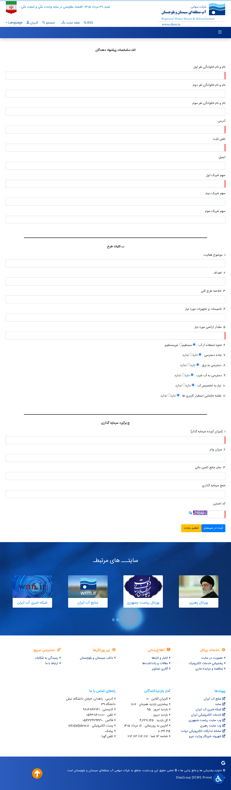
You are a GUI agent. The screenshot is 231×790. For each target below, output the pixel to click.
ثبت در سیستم (213, 528)
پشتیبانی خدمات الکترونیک (206, 663)
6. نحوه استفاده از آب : (210, 345)
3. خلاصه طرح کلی (213, 291)
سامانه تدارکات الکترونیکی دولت (201, 731)
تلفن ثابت (219, 139)
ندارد (185, 355)
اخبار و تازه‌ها (160, 658)
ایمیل (222, 157)
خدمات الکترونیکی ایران (206, 715)
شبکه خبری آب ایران (208, 709)
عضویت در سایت (212, 658)
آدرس (221, 121)
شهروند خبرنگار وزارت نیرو (205, 736)
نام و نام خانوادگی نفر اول (209, 67)
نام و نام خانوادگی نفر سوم (208, 103)
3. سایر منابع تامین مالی (210, 467)
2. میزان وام (217, 449)
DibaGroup (183, 777)
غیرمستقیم (171, 345)
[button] (118, 620)
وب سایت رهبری (210, 726)
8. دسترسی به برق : (212, 365)
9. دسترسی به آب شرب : (209, 375)
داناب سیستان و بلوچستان (96, 658)
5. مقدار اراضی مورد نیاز (209, 327)
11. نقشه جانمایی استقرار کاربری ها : (202, 396)
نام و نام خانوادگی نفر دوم (209, 85)
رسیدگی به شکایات (46, 658)
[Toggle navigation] (220, 32)
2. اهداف (219, 273)
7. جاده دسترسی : (213, 355)
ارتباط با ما (51, 663)
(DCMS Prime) (202, 777)
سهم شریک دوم (215, 193)
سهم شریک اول (215, 175)
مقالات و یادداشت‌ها (155, 663)
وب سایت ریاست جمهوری (205, 720)
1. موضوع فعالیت (214, 255)
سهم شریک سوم (215, 211)
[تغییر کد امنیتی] (190, 513)
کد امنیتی (219, 503)
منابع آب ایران (212, 699)
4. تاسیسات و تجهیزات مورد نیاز (205, 309)
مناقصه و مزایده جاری (209, 669)
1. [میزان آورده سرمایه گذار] (208, 431)
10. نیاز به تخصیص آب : (209, 385)
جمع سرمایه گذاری (213, 485)
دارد (195, 355)
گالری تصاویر (160, 669)
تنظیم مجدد (191, 528)
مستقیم (187, 345)
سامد (218, 704)
